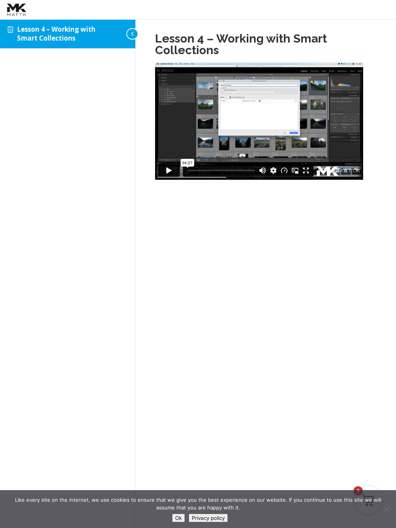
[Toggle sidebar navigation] (133, 33)
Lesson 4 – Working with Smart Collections (56, 34)
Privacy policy (208, 518)
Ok (178, 518)
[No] (386, 509)
